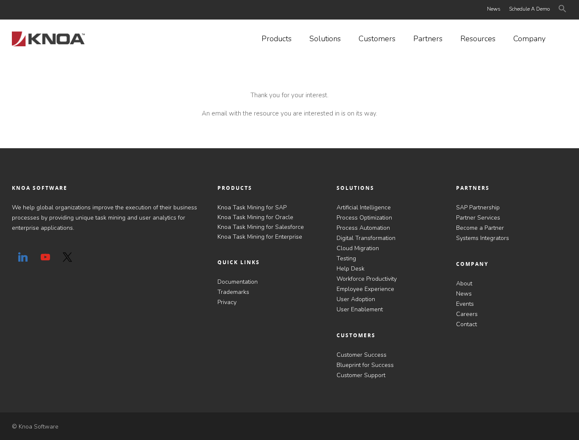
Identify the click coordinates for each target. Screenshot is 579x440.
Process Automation (363, 228)
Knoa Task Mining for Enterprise (259, 237)
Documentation (237, 282)
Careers (467, 314)
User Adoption (356, 299)
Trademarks (233, 292)
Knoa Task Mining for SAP (252, 207)
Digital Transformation (366, 238)
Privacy (227, 302)
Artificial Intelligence (364, 207)
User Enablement (360, 309)
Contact (466, 324)
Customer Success (362, 355)
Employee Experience (365, 289)
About (464, 283)
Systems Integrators (482, 238)
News (494, 9)
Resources (477, 39)
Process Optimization (364, 218)
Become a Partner (480, 228)
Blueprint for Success (365, 365)
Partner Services (478, 218)
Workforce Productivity (367, 279)
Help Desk (351, 269)
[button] (562, 10)
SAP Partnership (478, 207)
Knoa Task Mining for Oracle (255, 217)
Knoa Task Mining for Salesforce (260, 227)
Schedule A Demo (529, 9)
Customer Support (361, 375)
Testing (346, 258)
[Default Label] (23, 257)
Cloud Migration (358, 248)
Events (465, 304)
